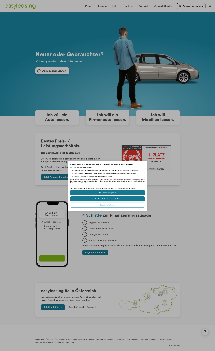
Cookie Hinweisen (82, 183)
